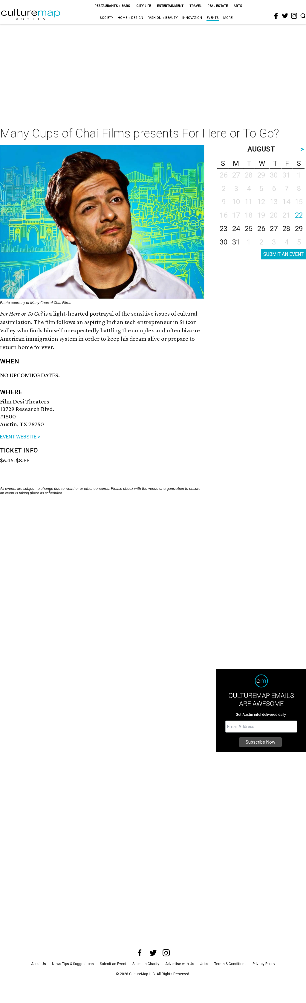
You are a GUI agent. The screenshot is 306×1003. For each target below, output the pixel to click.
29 (299, 228)
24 (236, 228)
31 (236, 242)
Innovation (192, 18)
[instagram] (294, 15)
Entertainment (170, 6)
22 (299, 215)
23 (223, 228)
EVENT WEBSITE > (20, 437)
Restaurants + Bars (112, 6)
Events (212, 18)
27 (274, 228)
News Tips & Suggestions (73, 964)
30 (223, 242)
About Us (38, 964)
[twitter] (285, 15)
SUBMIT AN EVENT (283, 254)
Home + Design (130, 18)
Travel (195, 6)
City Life (143, 6)
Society (106, 18)
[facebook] (276, 16)
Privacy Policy (264, 964)
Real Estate (217, 6)
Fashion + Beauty (163, 18)
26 (261, 228)
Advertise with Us (179, 964)
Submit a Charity (145, 964)
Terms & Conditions (230, 964)
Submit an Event (113, 964)
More (227, 18)
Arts (238, 6)
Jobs (204, 964)
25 (249, 228)
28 (286, 228)
